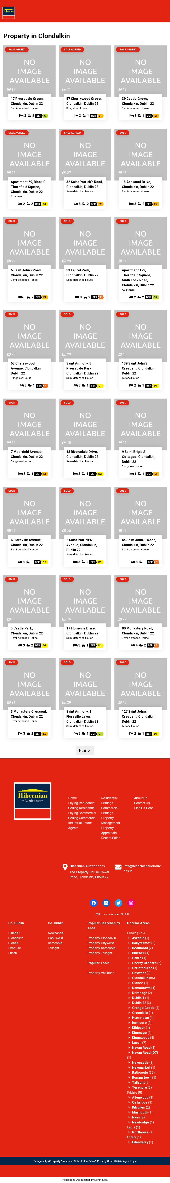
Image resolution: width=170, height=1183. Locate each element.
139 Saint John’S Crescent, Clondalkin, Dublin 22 (138, 368)
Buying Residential (81, 803)
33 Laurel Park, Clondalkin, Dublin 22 (82, 272)
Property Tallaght (99, 953)
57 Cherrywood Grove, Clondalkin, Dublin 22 (84, 101)
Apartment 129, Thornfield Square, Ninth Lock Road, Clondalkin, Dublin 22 (138, 277)
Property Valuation (100, 973)
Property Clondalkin (101, 938)
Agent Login (130, 1161)
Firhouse (14, 948)
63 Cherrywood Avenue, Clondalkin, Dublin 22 (26, 368)
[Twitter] (118, 903)
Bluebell (14, 933)
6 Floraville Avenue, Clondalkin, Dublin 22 (27, 542)
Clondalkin (15, 938)
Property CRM (105, 1161)
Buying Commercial (82, 813)
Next (83, 751)
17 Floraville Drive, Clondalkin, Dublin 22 (82, 630)
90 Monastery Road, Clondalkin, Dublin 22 (138, 630)
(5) (143, 943)
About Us (140, 798)
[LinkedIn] (106, 903)
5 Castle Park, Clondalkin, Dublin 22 (27, 630)
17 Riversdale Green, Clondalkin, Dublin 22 (27, 101)
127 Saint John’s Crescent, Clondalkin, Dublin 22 (138, 716)
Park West (55, 938)
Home (72, 798)
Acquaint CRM (71, 1161)
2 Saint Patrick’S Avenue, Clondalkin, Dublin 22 (81, 545)
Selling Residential (81, 808)
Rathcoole (55, 943)
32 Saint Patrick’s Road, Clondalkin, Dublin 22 (84, 184)
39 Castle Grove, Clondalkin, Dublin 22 (138, 101)
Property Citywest (100, 943)
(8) (134, 1092)
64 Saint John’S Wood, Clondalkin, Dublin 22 (139, 542)
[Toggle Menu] (166, 11)
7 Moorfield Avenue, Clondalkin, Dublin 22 (27, 454)
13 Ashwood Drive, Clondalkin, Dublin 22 (138, 184)
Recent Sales (110, 838)
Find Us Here (143, 808)
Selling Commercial (82, 818)
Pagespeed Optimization (76, 1179)
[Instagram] (131, 903)
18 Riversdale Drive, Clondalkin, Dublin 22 (82, 454)
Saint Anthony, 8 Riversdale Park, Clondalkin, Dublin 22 (82, 368)
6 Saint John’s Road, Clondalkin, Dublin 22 (27, 272)
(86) (143, 978)
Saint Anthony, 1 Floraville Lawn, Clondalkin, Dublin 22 (82, 716)
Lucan (12, 953)
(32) (143, 1072)
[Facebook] (93, 903)
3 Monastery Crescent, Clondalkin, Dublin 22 (29, 714)
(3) (141, 1003)
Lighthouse (100, 1179)
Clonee (13, 943)
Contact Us (142, 803)
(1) (140, 938)
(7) (139, 1043)
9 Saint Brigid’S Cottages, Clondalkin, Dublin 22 (138, 457)
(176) (136, 933)
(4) (143, 1038)
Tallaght (53, 948)
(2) (142, 948)
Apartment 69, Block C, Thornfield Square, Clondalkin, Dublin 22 (28, 187)
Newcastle (55, 933)
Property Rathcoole (101, 948)
